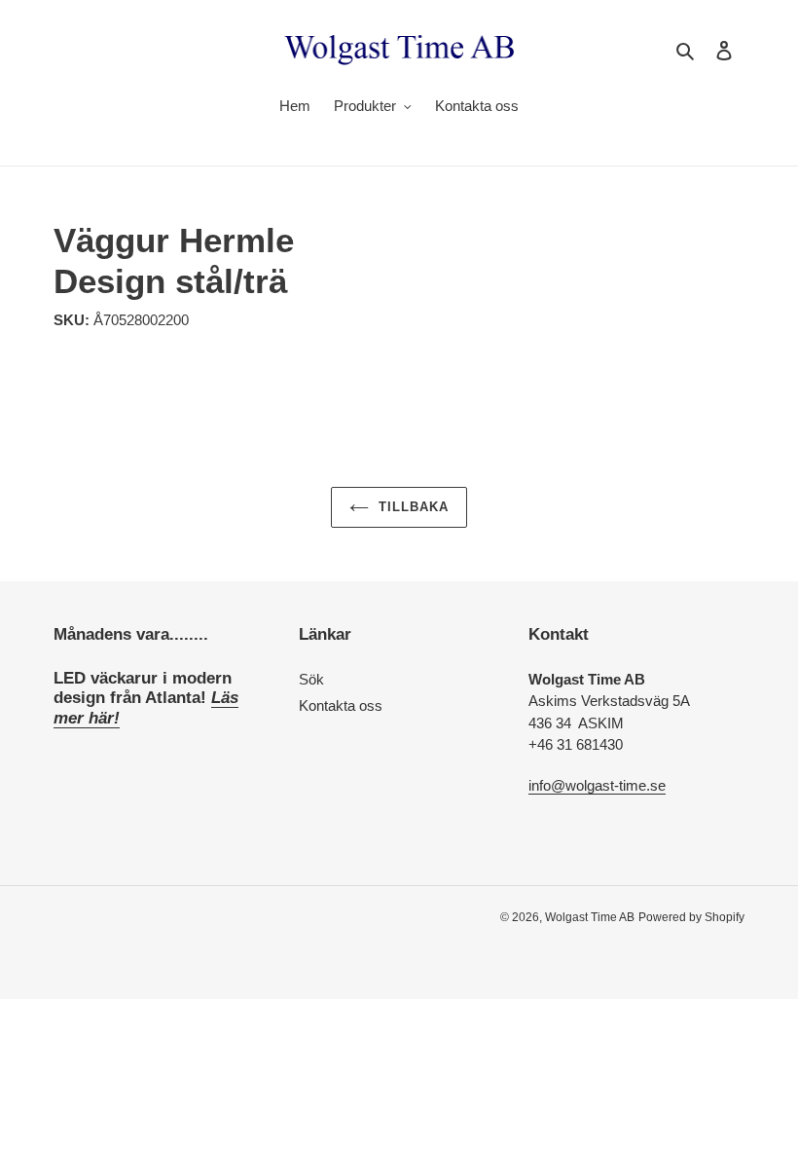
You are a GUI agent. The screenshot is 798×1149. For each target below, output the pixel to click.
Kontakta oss (340, 705)
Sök (311, 679)
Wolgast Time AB (590, 917)
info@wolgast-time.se (597, 785)
